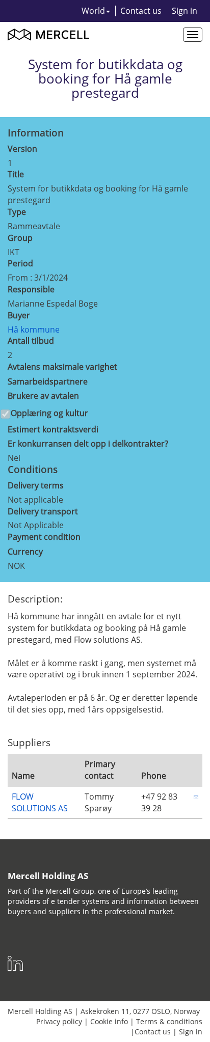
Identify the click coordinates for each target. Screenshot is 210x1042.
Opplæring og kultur (49, 413)
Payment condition (44, 536)
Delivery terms (36, 485)
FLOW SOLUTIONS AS (40, 802)
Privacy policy (59, 1021)
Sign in (184, 10)
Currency (25, 551)
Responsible (31, 289)
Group (20, 237)
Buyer (19, 315)
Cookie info (109, 1021)
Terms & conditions (169, 1021)
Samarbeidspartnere (48, 381)
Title (16, 174)
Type (17, 211)
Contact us (141, 10)
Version (22, 148)
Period (20, 263)
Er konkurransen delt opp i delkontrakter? (88, 443)
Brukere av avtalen (43, 395)
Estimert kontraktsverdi (53, 429)
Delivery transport (43, 511)
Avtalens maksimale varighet (62, 366)
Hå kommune (34, 329)
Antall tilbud (31, 340)
